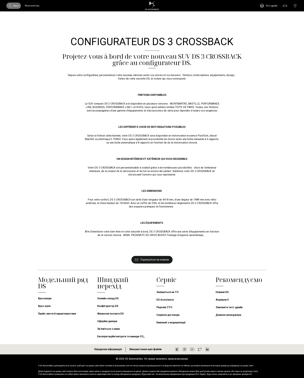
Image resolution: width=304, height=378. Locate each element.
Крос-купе (44, 306)
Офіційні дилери (107, 321)
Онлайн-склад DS (108, 298)
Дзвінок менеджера (228, 314)
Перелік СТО (164, 307)
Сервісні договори (167, 314)
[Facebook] (176, 349)
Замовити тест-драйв (229, 307)
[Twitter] (199, 349)
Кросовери (44, 298)
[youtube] (192, 349)
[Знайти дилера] (295, 5)
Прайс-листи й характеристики (57, 313)
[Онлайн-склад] (285, 5)
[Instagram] (184, 349)
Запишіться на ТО (167, 292)
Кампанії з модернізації (170, 322)
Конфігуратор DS (107, 306)
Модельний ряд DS (63, 282)
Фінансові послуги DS (110, 313)
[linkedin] (207, 349)
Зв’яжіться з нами (108, 328)
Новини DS (222, 292)
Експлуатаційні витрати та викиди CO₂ (121, 336)
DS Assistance (165, 299)
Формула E (222, 299)
